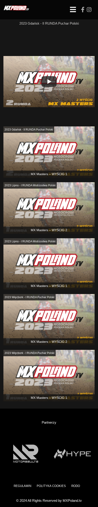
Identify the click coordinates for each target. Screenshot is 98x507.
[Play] (49, 81)
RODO (75, 486)
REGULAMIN (22, 486)
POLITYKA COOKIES (51, 486)
